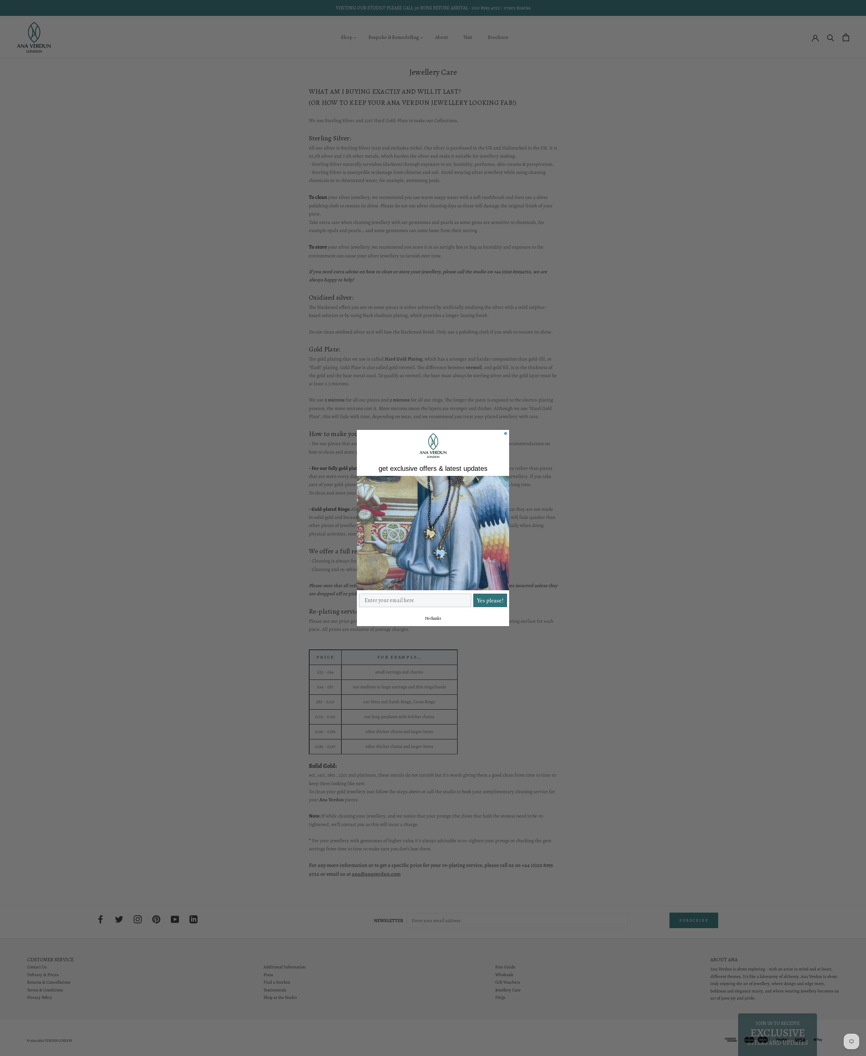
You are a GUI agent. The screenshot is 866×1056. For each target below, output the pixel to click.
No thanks (433, 618)
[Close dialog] (505, 433)
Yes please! (490, 600)
